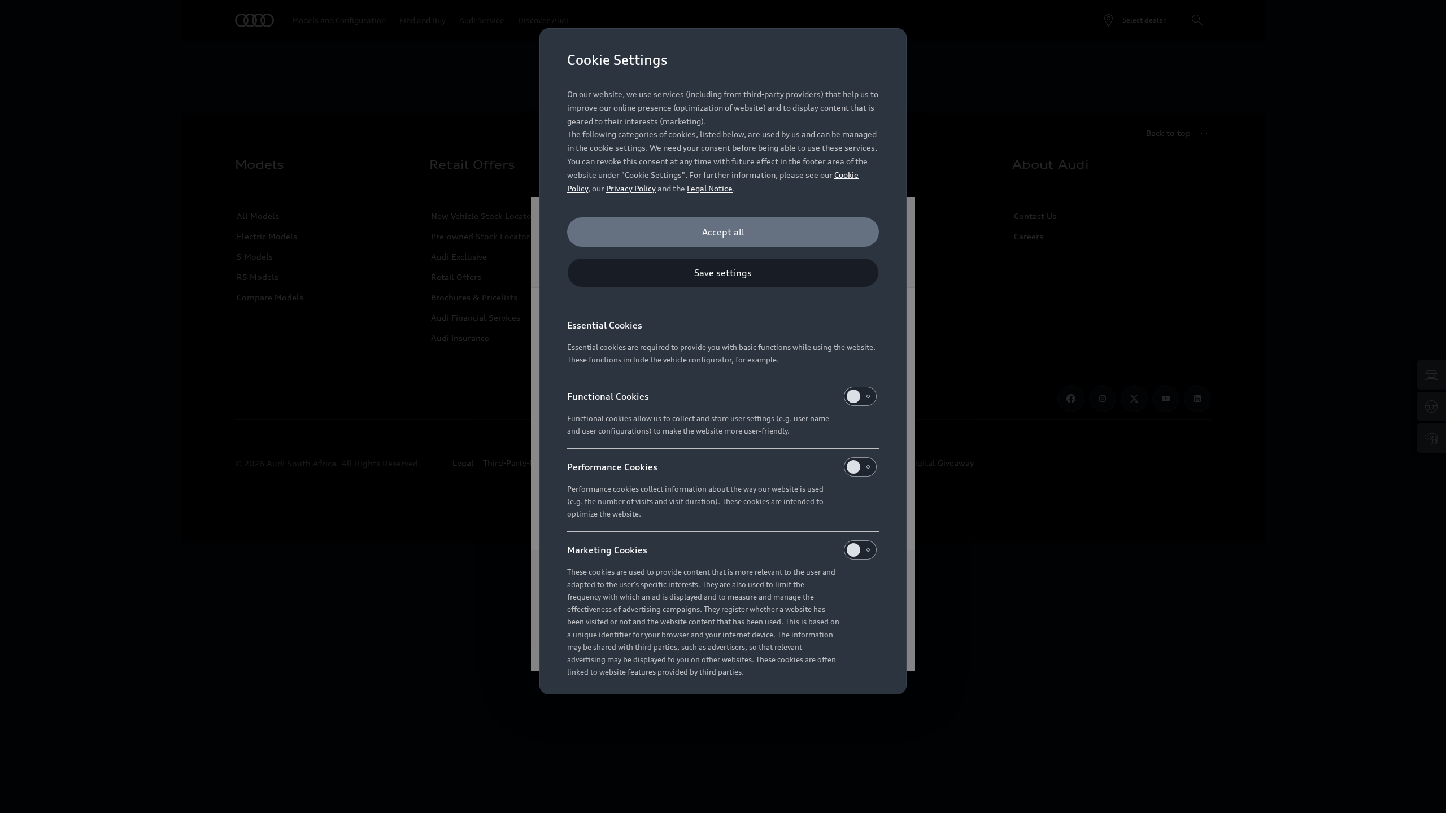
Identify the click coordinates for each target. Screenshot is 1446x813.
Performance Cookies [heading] (612, 467)
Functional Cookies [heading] (608, 396)
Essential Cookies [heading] (604, 325)
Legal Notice (710, 188)
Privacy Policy (631, 188)
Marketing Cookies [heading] (607, 550)
